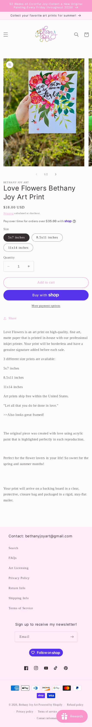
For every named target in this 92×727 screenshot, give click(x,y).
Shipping (8, 213)
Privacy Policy (19, 578)
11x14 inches (18, 247)
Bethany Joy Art (28, 704)
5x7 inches (16, 237)
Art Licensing (18, 568)
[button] (5, 35)
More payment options (46, 305)
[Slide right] (55, 174)
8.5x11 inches (47, 237)
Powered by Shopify (50, 704)
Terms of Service (21, 608)
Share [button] (13, 318)
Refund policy (75, 704)
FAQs (13, 558)
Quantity (9, 257)
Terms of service (47, 711)
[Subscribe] (72, 636)
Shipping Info (19, 598)
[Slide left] (36, 174)
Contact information (48, 718)
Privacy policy (24, 711)
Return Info (17, 588)
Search (13, 548)
